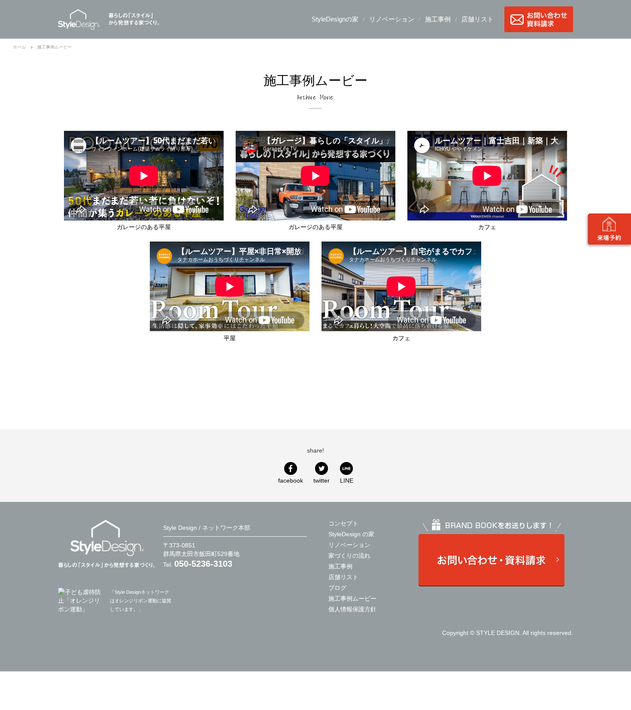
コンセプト (343, 523)
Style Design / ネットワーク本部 (79, 19)
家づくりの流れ (349, 555)
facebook (290, 480)
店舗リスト (477, 19)
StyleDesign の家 (351, 534)
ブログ (337, 587)
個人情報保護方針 (352, 609)
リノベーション (391, 19)
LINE (346, 480)
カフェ (487, 227)
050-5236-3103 (203, 563)
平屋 (230, 338)
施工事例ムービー (352, 598)
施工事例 (438, 19)
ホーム (19, 47)
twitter (321, 480)
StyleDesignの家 (335, 19)
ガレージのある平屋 (144, 227)
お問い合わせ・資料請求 (538, 19)
